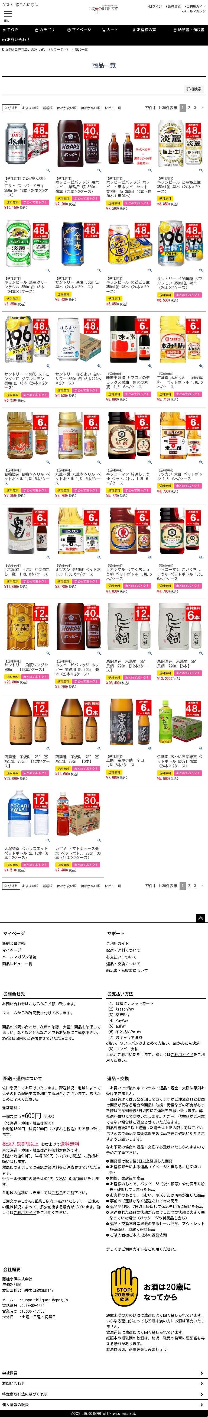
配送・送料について (123, 950)
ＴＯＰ (10, 30)
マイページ (79, 30)
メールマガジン (194, 11)
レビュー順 (113, 107)
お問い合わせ (18, 40)
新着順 (48, 107)
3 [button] (195, 108)
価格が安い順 (66, 107)
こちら (34, 1004)
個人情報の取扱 (15, 1405)
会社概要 (9, 1373)
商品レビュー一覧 (17, 964)
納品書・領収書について (127, 971)
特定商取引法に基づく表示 (25, 1394)
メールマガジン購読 (19, 957)
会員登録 (174, 6)
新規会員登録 (13, 943)
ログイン (155, 6)
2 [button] (189, 108)
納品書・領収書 (188, 30)
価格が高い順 (90, 107)
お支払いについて (121, 957)
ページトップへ (200, 918)
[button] (202, 108)
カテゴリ (47, 30)
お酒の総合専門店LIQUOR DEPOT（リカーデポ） (35, 49)
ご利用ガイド (196, 6)
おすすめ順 (30, 107)
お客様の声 (144, 30)
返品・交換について (123, 964)
